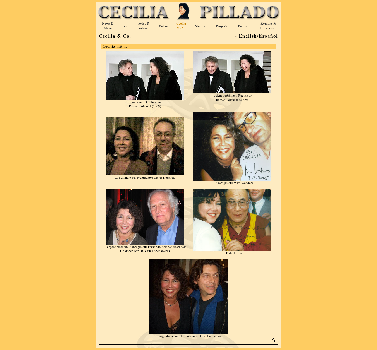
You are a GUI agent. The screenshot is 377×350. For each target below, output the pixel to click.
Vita (126, 25)
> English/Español (256, 36)
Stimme (200, 25)
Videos (163, 25)
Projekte (222, 25)
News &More (107, 26)
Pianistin (244, 25)
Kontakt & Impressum (268, 26)
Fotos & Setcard (144, 26)
